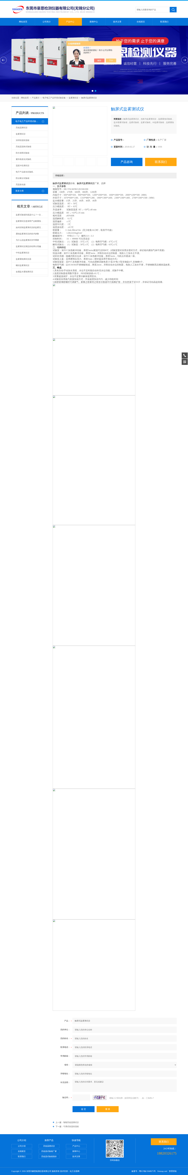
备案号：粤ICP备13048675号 (143, 1171)
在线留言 (141, 22)
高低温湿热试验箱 (23, 147)
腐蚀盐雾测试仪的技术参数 (27, 234)
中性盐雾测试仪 (22, 253)
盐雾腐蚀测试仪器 (23, 259)
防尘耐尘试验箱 (22, 178)
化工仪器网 (74, 1171)
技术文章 (117, 22)
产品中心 (70, 22)
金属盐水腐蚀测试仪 (24, 272)
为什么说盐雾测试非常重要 (27, 240)
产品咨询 (127, 162)
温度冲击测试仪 (22, 166)
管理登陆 (173, 1171)
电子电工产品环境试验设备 (54, 98)
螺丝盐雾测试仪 (22, 265)
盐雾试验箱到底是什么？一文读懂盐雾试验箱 (32, 215)
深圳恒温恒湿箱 (22, 140)
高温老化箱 (20, 185)
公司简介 (47, 22)
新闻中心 (94, 22)
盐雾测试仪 (73, 98)
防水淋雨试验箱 (22, 153)
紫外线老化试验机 (23, 159)
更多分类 (19, 191)
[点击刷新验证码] (100, 1097)
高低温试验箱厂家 (49, 1151)
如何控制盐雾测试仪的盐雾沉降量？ (31, 227)
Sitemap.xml (162, 1171)
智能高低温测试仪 (71, 1122)
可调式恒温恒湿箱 (71, 1127)
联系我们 (164, 22)
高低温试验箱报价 (49, 1156)
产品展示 (35, 98)
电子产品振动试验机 (24, 172)
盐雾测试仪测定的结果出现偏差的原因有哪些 (32, 246)
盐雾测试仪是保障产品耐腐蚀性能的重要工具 (32, 221)
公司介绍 (22, 1146)
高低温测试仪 (21, 128)
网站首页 (23, 22)
